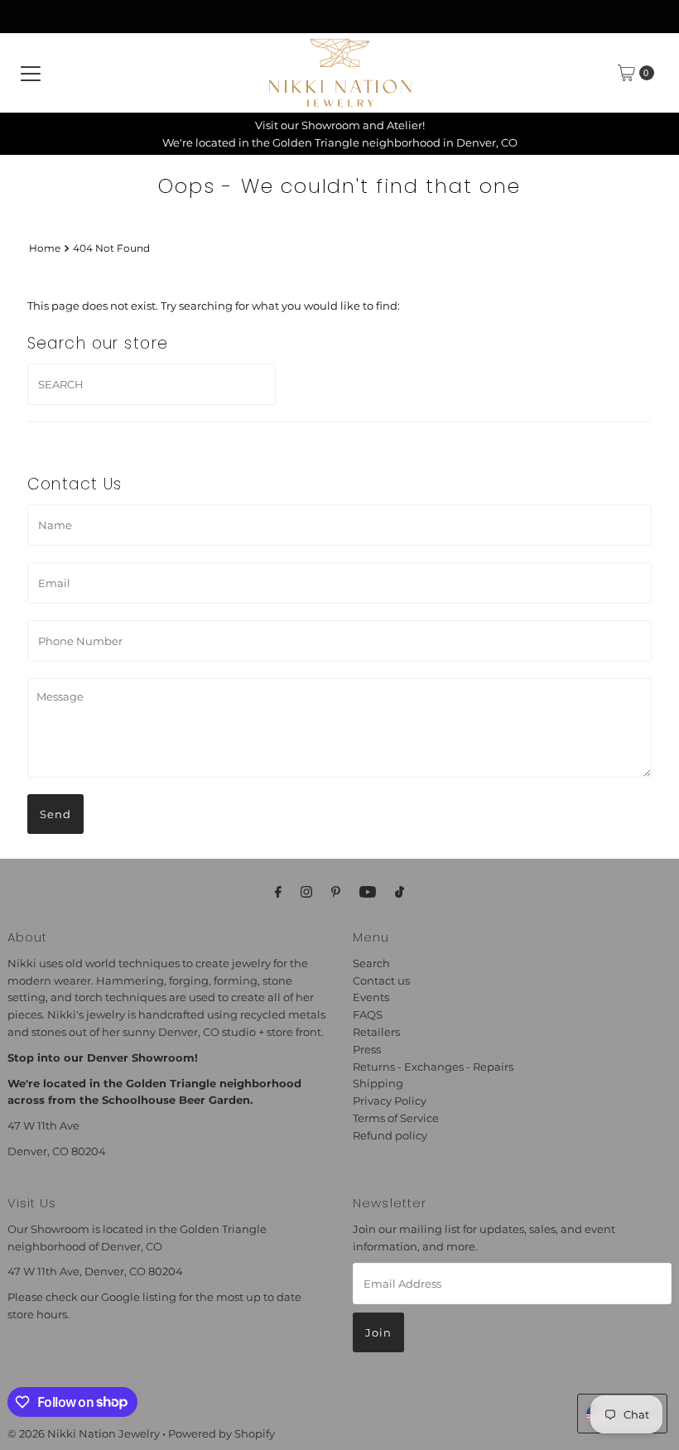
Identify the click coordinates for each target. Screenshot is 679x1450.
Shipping (378, 1083)
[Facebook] (278, 892)
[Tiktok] (399, 892)
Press (367, 1049)
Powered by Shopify (221, 1433)
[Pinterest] (335, 892)
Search (371, 963)
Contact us (381, 980)
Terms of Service (396, 1118)
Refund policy (390, 1135)
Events (371, 997)
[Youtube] (367, 892)
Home (44, 248)
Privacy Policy (389, 1100)
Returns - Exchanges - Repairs (433, 1066)
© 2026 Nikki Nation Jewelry (83, 1433)
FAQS (368, 1014)
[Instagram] (306, 892)
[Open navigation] (30, 73)
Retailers (376, 1031)
